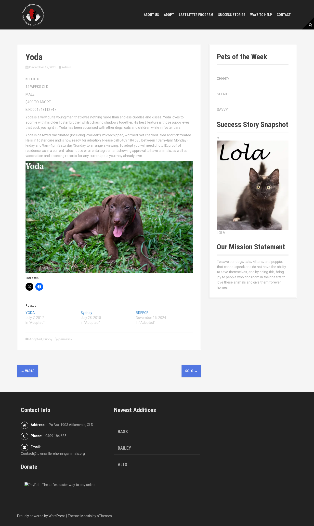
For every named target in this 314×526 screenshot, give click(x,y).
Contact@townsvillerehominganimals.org (53, 453)
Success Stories (231, 15)
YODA (30, 313)
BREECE (142, 313)
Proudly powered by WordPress (41, 516)
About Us (151, 15)
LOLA (221, 233)
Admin (66, 67)
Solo (191, 371)
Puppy (47, 339)
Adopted (35, 339)
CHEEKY (223, 79)
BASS (123, 431)
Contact (284, 15)
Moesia (86, 516)
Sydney (86, 313)
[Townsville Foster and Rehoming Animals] (33, 14)
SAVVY (222, 110)
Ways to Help (261, 15)
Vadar (28, 371)
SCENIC (222, 94)
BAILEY (124, 448)
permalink (65, 339)
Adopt (169, 15)
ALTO (122, 464)
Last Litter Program (196, 15)
